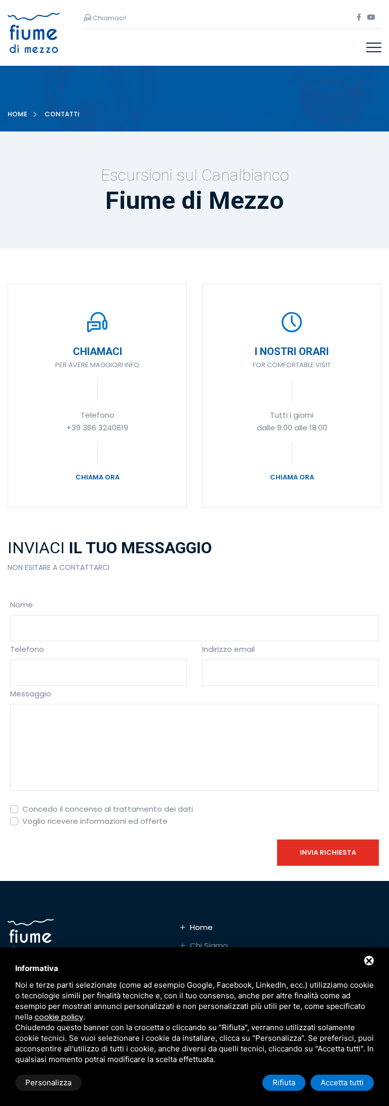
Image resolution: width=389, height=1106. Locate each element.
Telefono (27, 649)
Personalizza (48, 1082)
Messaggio (30, 693)
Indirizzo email (228, 649)
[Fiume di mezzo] (34, 32)
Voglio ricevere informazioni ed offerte (95, 821)
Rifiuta (284, 1082)
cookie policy (58, 1016)
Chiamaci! (108, 18)
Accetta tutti (342, 1082)
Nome (21, 604)
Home (17, 114)
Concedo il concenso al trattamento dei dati (107, 809)
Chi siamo (209, 945)
